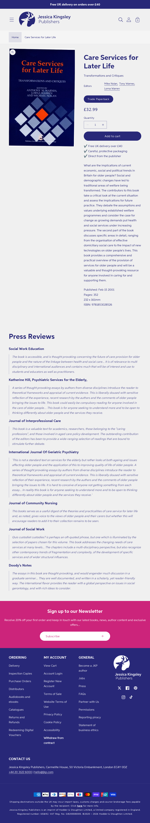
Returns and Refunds (17, 720)
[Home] (45, 20)
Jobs (82, 678)
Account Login (53, 673)
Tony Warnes (126, 83)
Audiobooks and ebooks (19, 699)
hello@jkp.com (43, 772)
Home (15, 37)
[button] (12, 20)
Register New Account (53, 683)
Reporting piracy (90, 717)
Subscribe (53, 636)
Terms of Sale (53, 693)
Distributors (16, 689)
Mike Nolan (110, 83)
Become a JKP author (88, 668)
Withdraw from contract (54, 740)
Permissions (86, 709)
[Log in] (129, 19)
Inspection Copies (20, 673)
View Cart (50, 665)
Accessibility (52, 730)
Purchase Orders (20, 681)
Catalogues (16, 709)
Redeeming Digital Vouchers (21, 732)
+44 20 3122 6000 (20, 772)
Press (82, 686)
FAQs (82, 693)
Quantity (89, 117)
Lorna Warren (112, 88)
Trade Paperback (98, 99)
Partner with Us (89, 701)
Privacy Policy (53, 714)
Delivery (14, 665)
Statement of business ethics (88, 727)
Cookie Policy (52, 722)
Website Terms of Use (55, 704)
